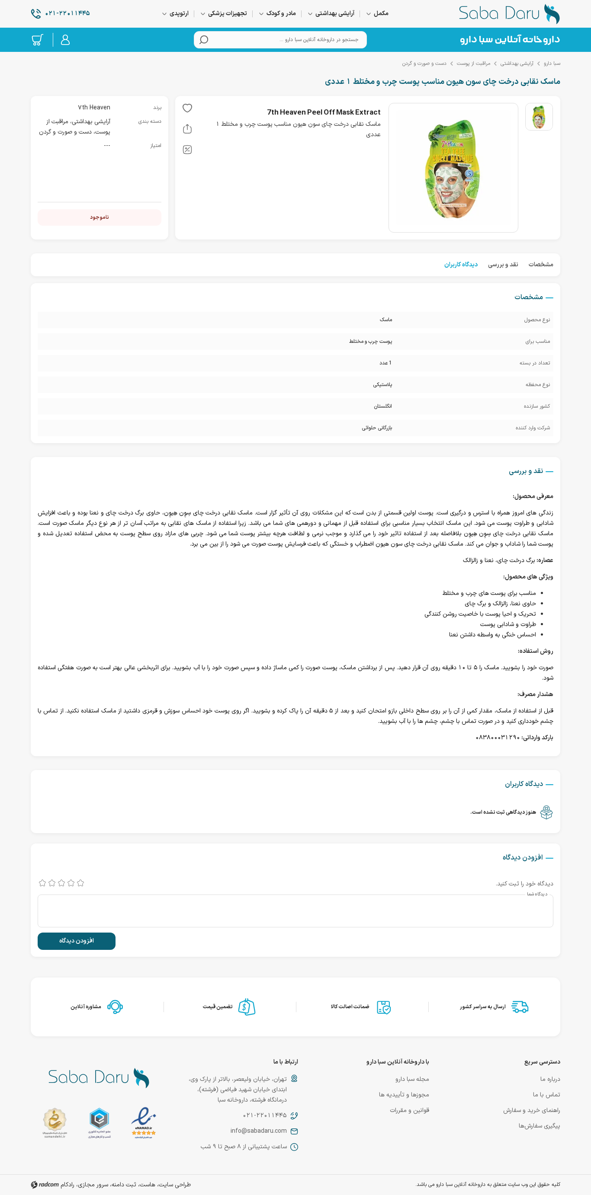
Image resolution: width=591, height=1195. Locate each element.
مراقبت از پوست (473, 63)
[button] (187, 110)
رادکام (67, 1184)
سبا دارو (552, 63)
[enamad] (143, 1124)
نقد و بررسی (503, 264)
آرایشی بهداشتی (517, 63)
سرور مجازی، (92, 1184)
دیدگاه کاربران (461, 264)
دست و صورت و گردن (424, 63)
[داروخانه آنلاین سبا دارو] (509, 13)
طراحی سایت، (174, 1184)
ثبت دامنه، (123, 1184)
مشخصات (541, 264)
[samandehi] (55, 1125)
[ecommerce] (99, 1124)
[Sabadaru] (509, 39)
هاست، (146, 1184)
